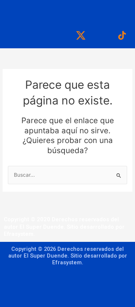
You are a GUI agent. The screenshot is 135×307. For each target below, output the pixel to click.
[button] (68, 11)
